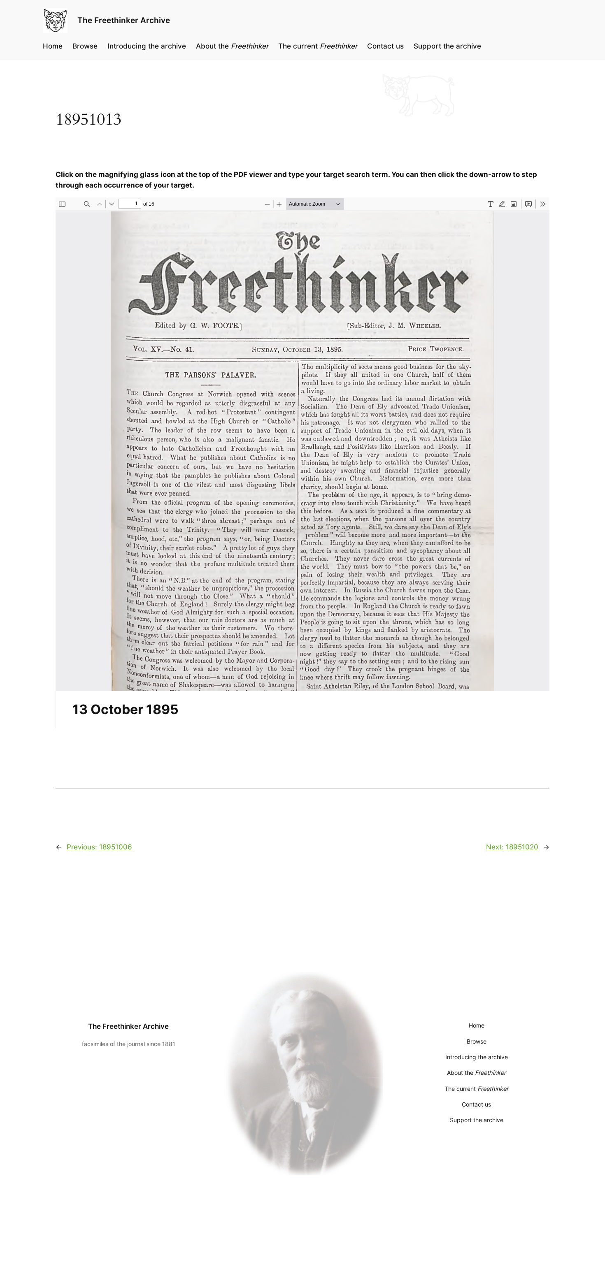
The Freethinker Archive (123, 20)
